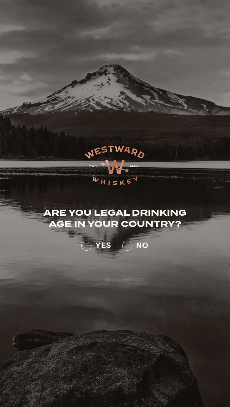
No (142, 244)
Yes (103, 244)
